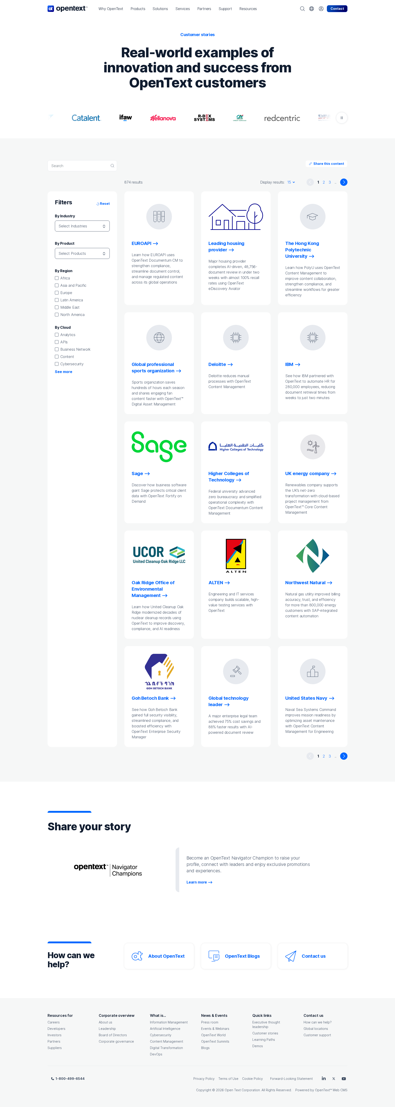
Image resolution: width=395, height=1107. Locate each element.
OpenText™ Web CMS (331, 1090)
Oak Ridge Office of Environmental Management (153, 589)
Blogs (205, 1048)
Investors (54, 1035)
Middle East (70, 307)
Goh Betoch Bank (150, 698)
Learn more (197, 882)
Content (67, 356)
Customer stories (265, 1033)
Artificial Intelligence (165, 1029)
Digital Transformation (166, 1048)
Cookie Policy (252, 1079)
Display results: (272, 182)
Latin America (71, 300)
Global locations (316, 1029)
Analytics (67, 334)
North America (72, 314)
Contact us (314, 956)
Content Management (166, 1041)
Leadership (107, 1029)
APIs (64, 342)
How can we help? (318, 1022)
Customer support (317, 1035)
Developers (56, 1029)
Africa (65, 278)
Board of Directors (113, 1035)
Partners (54, 1041)
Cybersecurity (72, 364)
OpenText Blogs (242, 956)
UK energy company (307, 473)
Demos (257, 1046)
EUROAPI (141, 243)
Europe (66, 292)
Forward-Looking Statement (291, 1079)
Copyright (203, 1090)
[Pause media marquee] (341, 118)
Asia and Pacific (73, 285)
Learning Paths (263, 1039)
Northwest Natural (305, 582)
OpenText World (213, 1035)
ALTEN (215, 582)
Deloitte (217, 364)
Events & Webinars (215, 1029)
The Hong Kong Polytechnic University (302, 250)
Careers (54, 1022)
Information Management (169, 1022)
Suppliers (55, 1048)
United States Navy (306, 698)
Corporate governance (116, 1041)
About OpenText (166, 956)
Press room (209, 1022)
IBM (289, 364)
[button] (111, 8)
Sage (137, 473)
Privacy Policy (204, 1079)
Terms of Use (228, 1079)
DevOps (156, 1054)
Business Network (75, 349)
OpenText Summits (215, 1041)
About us (105, 1022)
